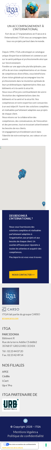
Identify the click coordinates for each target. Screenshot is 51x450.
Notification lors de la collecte (12, 448)
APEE (5, 371)
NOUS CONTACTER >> (23, 274)
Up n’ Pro (7, 385)
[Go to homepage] (12, 10)
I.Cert (5, 380)
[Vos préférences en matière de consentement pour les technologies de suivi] (46, 445)
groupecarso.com (10, 318)
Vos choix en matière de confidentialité (22, 444)
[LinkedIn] (25, 421)
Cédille (6, 376)
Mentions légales (24, 432)
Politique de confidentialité (26, 436)
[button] (48, 2)
